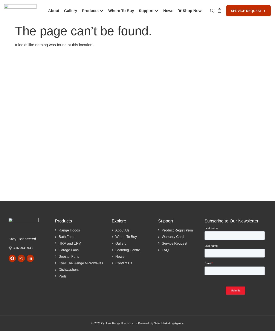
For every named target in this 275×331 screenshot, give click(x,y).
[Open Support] (157, 11)
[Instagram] (21, 258)
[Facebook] (12, 258)
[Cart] (219, 10)
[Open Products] (102, 11)
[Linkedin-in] (30, 258)
